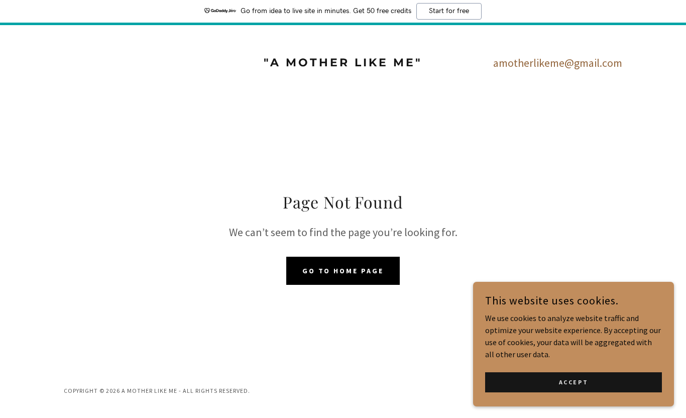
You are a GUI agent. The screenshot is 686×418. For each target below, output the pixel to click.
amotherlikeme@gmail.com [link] (557, 63)
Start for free (449, 11)
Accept (573, 382)
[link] (343, 63)
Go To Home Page (343, 270)
